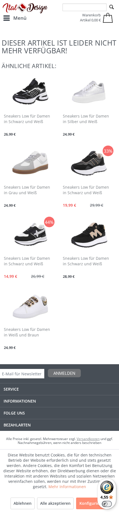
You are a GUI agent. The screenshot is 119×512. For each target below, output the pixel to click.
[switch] (107, 504)
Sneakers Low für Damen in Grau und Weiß (27, 189)
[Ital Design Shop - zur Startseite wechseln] (25, 8)
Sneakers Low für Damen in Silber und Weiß (86, 118)
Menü (20, 18)
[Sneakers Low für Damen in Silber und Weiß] (89, 92)
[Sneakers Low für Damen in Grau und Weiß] (30, 163)
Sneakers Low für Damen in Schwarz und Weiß (27, 118)
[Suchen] (111, 7)
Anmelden (64, 373)
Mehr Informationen (67, 486)
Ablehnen (23, 503)
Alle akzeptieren (55, 503)
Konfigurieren (92, 503)
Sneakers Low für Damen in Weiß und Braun (27, 332)
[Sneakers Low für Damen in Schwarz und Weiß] (30, 92)
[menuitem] (14, 18)
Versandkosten (88, 438)
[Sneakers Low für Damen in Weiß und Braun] (30, 305)
